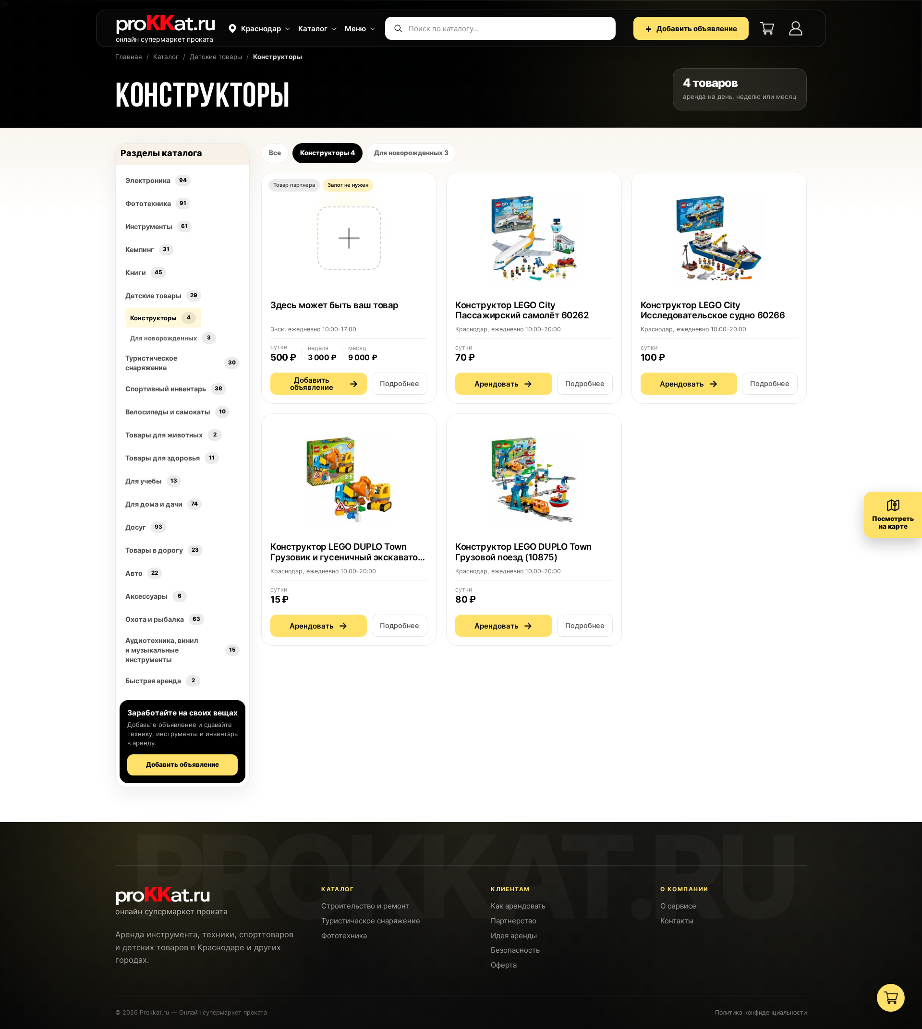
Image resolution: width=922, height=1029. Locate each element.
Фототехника (344, 935)
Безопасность (515, 950)
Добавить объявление (691, 28)
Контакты (676, 920)
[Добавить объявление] (349, 288)
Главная (128, 57)
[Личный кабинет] (795, 28)
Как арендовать (518, 905)
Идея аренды (514, 935)
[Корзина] (766, 28)
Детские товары (216, 57)
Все (275, 153)
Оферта (504, 964)
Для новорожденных (411, 153)
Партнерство (513, 920)
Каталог (166, 57)
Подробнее (399, 383)
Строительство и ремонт (365, 905)
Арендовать (503, 383)
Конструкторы (327, 153)
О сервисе (678, 905)
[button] (258, 28)
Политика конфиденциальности (761, 1012)
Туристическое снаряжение (370, 920)
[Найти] (398, 28)
